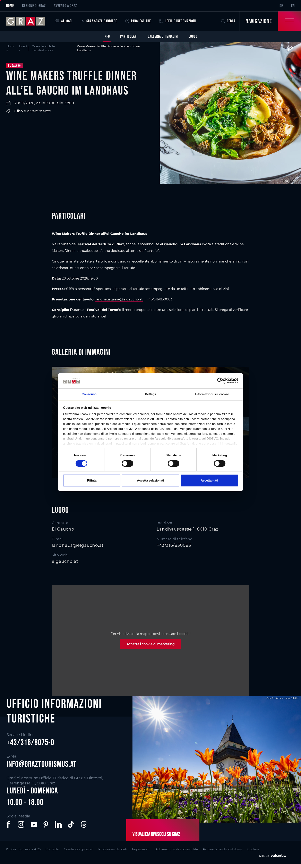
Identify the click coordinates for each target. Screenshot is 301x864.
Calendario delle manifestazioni (43, 48)
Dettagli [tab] (150, 394)
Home (10, 5)
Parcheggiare (141, 21)
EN (293, 5)
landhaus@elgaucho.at (78, 545)
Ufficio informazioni (180, 21)
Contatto (52, 849)
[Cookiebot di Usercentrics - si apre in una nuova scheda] (220, 381)
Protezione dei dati (112, 849)
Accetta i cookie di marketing (151, 644)
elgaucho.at (65, 561)
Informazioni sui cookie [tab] (212, 394)
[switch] (127, 463)
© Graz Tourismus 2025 (23, 849)
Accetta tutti (209, 480)
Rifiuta (91, 480)
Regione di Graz (34, 5)
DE (281, 5)
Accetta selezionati (150, 480)
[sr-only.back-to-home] (28, 21)
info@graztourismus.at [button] (42, 763)
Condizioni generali (78, 849)
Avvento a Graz (65, 5)
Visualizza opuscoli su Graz (156, 834)
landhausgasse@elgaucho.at (119, 299)
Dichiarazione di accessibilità (176, 849)
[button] (9, 824)
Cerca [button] (231, 21)
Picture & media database (222, 849)
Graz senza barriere (101, 21)
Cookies (253, 849)
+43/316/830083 (174, 545)
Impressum (140, 849)
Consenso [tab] (89, 394)
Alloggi (66, 21)
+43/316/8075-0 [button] (30, 742)
